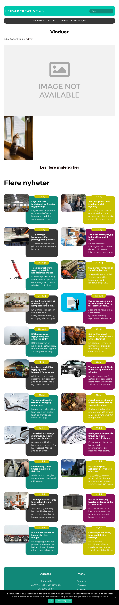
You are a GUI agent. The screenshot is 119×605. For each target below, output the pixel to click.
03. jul (99, 428)
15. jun (99, 527)
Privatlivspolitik (64, 601)
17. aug (41, 196)
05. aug (42, 262)
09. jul (99, 362)
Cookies (63, 20)
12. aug (41, 229)
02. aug (99, 295)
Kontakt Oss (78, 20)
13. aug (98, 196)
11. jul (41, 362)
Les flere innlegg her (59, 167)
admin (30, 39)
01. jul (99, 461)
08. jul (99, 395)
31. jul (99, 329)
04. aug (99, 262)
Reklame (38, 20)
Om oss (51, 20)
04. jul (42, 428)
